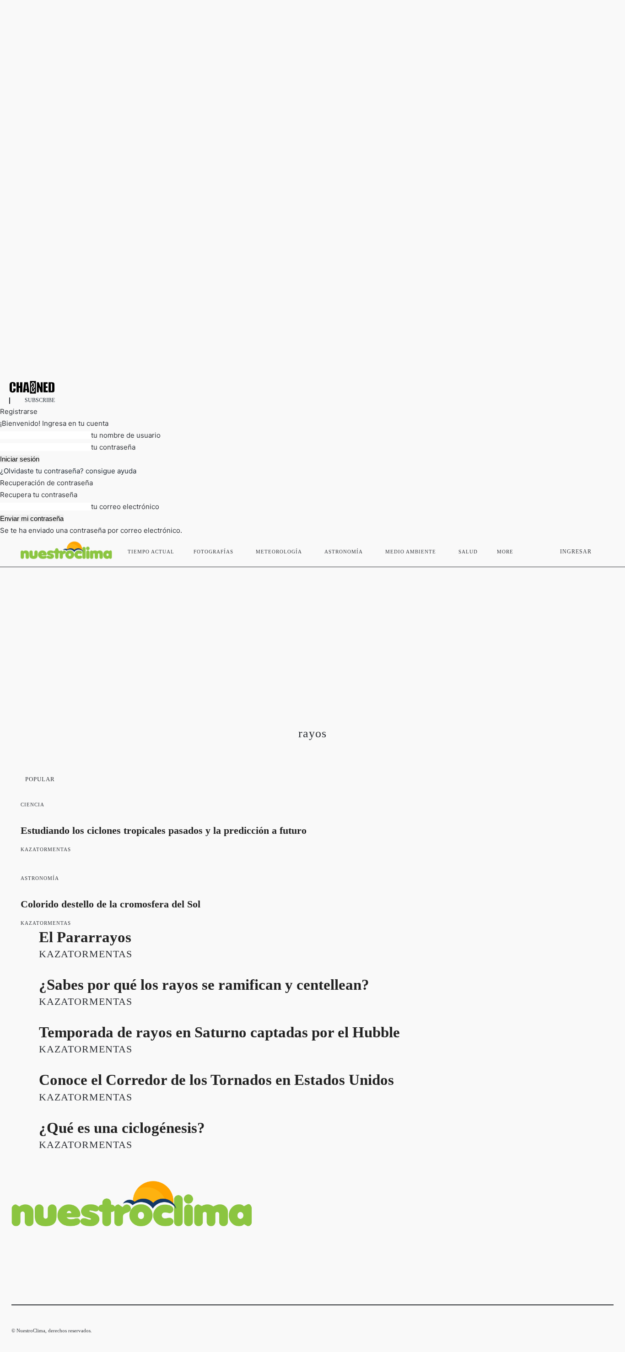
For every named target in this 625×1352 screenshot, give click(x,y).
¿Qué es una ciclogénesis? (122, 1128)
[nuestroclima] (312, 387)
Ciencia (32, 804)
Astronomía (40, 878)
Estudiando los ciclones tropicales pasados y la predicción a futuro (164, 830)
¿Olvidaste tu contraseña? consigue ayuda (68, 471)
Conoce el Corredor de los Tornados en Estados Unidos (216, 1080)
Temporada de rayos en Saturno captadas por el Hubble (219, 1032)
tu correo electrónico (125, 506)
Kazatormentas (46, 849)
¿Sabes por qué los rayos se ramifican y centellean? (204, 984)
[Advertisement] (312, 636)
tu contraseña (113, 447)
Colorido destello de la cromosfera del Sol (110, 904)
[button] (603, 550)
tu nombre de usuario (126, 435)
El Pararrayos (85, 937)
